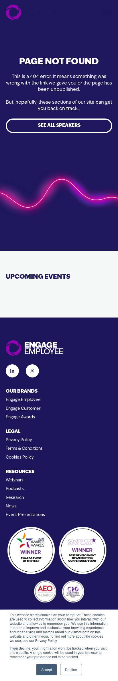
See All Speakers (59, 125)
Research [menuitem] (15, 498)
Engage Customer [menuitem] (23, 409)
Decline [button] (71, 669)
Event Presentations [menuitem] (25, 515)
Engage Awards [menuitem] (20, 417)
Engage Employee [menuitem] (23, 400)
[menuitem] (59, 391)
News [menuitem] (11, 506)
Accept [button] (46, 669)
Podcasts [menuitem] (15, 489)
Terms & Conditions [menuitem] (24, 449)
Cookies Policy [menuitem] (20, 457)
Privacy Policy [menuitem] (19, 440)
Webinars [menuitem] (14, 480)
